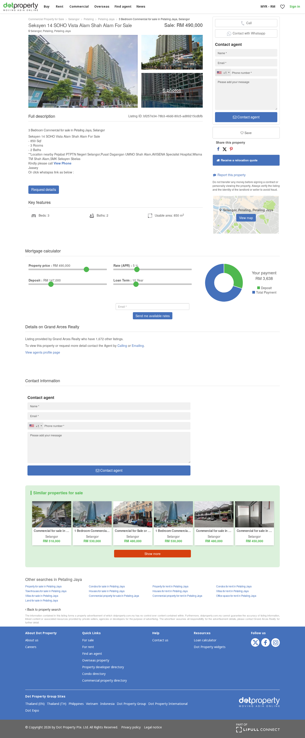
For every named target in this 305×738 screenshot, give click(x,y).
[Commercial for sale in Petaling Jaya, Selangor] (51, 514)
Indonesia (107, 704)
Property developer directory (103, 667)
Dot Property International (168, 704)
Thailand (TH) (56, 704)
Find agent (123, 6)
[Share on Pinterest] (231, 149)
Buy (47, 6)
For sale (88, 640)
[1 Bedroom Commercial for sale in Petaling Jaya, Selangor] (92, 514)
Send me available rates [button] (153, 316)
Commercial (79, 6)
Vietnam (92, 704)
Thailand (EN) (35, 704)
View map (246, 217)
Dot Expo (32, 710)
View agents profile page (42, 352)
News (140, 6)
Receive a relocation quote (238, 160)
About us (31, 640)
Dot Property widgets (210, 647)
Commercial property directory (104, 680)
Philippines (76, 704)
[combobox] (223, 72)
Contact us (160, 640)
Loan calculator (205, 640)
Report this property (231, 175)
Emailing (138, 345)
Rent (59, 6)
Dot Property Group (131, 704)
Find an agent (92, 653)
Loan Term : (122, 280)
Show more (152, 553)
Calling (122, 345)
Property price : (40, 265)
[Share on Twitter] (225, 149)
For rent (88, 647)
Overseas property (95, 660)
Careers (30, 647)
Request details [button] (43, 189)
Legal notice (153, 727)
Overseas (101, 6)
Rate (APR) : (122, 265)
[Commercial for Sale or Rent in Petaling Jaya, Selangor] (132, 514)
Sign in (295, 6)
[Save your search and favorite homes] (282, 6)
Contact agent (247, 116)
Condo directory (94, 674)
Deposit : (35, 280)
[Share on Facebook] (218, 149)
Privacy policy (131, 727)
